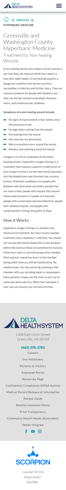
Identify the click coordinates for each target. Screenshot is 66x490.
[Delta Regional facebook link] (26, 431)
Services (23, 20)
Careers (33, 352)
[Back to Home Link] (6, 20)
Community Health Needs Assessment (33, 418)
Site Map (32, 481)
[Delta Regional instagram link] (40, 431)
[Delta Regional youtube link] (33, 431)
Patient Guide (33, 398)
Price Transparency (33, 411)
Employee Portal (33, 372)
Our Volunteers (33, 359)
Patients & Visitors (33, 366)
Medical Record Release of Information (33, 392)
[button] (59, 6)
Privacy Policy (32, 477)
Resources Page (33, 379)
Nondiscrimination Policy (33, 405)
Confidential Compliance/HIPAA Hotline (33, 385)
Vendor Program (33, 424)
